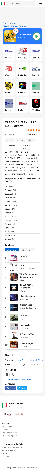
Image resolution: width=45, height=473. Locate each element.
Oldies (30, 140)
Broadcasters (7, 427)
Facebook (11, 388)
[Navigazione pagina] (40, 3)
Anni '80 (20, 140)
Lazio (14, 23)
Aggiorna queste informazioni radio (18, 379)
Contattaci (6, 456)
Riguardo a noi (7, 453)
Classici (9, 140)
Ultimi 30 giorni (27, 250)
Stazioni (6, 23)
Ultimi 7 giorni (12, 250)
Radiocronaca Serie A (10, 433)
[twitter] (13, 374)
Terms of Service (8, 450)
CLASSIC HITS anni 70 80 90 (14, 26)
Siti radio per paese (9, 436)
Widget (5, 430)
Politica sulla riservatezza (12, 447)
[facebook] (7, 374)
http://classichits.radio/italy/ (30, 360)
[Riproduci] (37, 36)
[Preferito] (16, 31)
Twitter (22, 388)
